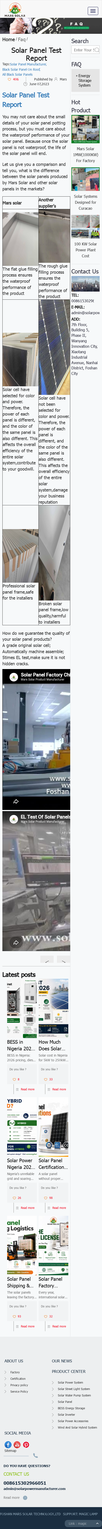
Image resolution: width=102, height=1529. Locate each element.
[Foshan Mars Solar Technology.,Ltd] (14, 9)
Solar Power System (70, 1382)
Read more (27, 1089)
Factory (15, 1372)
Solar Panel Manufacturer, (28, 64)
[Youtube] (17, 1444)
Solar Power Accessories (73, 1421)
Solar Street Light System (74, 1389)
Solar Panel (65, 1402)
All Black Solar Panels (17, 74)
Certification (18, 1378)
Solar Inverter (66, 1414)
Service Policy (19, 1391)
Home (8, 39)
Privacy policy (19, 1385)
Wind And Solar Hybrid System (77, 1427)
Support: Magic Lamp (80, 1514)
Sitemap (10, 1450)
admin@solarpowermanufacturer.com (34, 1488)
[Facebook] (8, 1444)
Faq (22, 39)
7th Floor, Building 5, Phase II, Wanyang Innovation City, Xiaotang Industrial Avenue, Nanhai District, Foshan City (84, 349)
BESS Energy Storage (71, 1408)
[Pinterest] (26, 1444)
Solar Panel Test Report (25, 99)
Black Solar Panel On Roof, (21, 69)
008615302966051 (25, 1483)
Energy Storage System (85, 80)
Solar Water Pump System (74, 1395)
